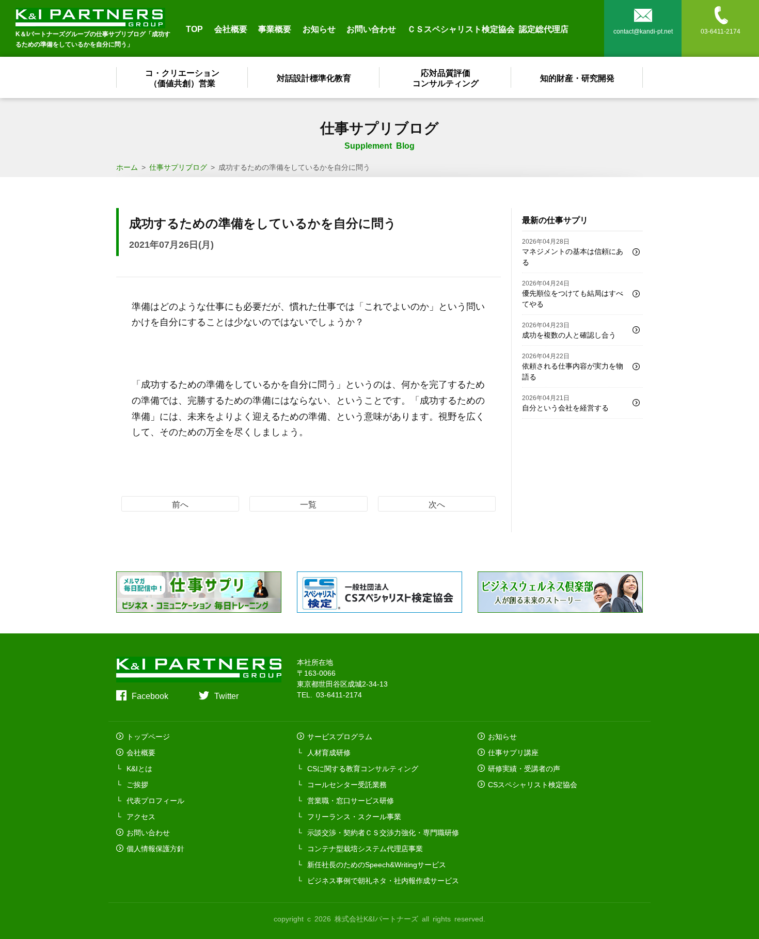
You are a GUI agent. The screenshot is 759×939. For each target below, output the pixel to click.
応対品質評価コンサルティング (446, 77)
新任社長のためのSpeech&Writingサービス (376, 864)
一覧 (308, 504)
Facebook (150, 695)
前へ (180, 504)
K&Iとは (139, 768)
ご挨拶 (137, 784)
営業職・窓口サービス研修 (350, 800)
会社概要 (230, 28)
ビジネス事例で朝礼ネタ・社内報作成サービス (383, 880)
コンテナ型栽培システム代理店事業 (365, 848)
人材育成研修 (329, 752)
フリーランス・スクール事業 (354, 816)
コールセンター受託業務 (347, 784)
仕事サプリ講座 (513, 752)
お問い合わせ (371, 28)
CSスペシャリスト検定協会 (532, 784)
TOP (194, 28)
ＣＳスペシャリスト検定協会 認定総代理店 (487, 28)
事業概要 (274, 28)
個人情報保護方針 (155, 848)
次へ (437, 504)
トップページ (148, 736)
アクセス (140, 816)
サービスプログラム (339, 736)
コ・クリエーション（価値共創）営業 (182, 77)
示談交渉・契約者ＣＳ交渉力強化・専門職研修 (383, 832)
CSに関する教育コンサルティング (362, 768)
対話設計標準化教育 (314, 77)
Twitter (226, 695)
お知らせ (319, 28)
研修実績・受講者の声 (524, 768)
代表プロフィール (155, 800)
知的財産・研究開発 (577, 77)
